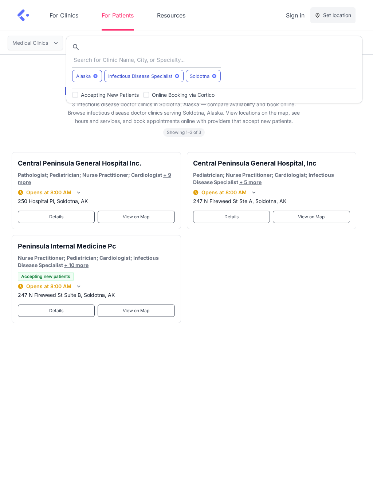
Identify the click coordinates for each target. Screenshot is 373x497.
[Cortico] (23, 15)
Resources (171, 15)
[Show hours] (79, 192)
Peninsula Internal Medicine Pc (67, 246)
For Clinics (64, 15)
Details (56, 216)
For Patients (118, 15)
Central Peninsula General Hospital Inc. (80, 163)
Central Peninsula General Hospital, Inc (255, 163)
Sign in (295, 15)
